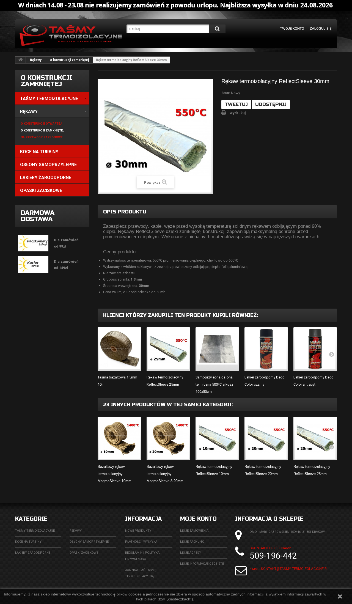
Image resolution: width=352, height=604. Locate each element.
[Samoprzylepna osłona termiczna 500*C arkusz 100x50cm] (217, 349)
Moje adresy (190, 552)
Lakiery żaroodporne (32, 552)
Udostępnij (271, 104)
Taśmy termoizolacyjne (35, 530)
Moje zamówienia (194, 530)
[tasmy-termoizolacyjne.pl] (71, 36)
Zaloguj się (320, 28)
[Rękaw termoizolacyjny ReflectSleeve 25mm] (168, 349)
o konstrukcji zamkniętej (69, 60)
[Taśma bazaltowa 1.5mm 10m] (119, 349)
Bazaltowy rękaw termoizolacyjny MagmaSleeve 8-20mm (165, 474)
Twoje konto (292, 28)
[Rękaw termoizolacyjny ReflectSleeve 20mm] (266, 438)
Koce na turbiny (28, 541)
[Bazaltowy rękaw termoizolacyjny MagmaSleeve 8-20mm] (168, 438)
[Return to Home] (20, 60)
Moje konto (198, 518)
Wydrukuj (238, 113)
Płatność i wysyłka (141, 541)
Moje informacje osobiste (202, 563)
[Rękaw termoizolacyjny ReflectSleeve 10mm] (217, 438)
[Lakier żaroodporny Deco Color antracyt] (315, 349)
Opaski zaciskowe (84, 552)
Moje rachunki (192, 541)
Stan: (225, 93)
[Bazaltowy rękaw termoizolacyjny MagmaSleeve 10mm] (119, 438)
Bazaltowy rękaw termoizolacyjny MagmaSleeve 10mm (114, 474)
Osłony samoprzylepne (89, 541)
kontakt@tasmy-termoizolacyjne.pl (294, 569)
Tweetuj (236, 104)
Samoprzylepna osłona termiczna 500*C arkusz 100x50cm (214, 384)
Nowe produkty (138, 530)
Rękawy (36, 60)
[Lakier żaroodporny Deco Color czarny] (266, 349)
